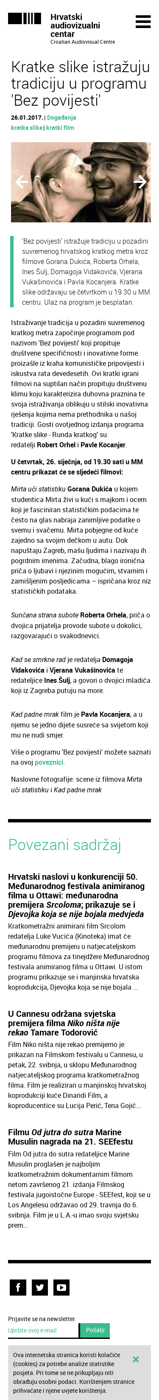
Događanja (61, 117)
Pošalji (95, 1330)
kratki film (60, 127)
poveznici (49, 762)
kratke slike (26, 127)
